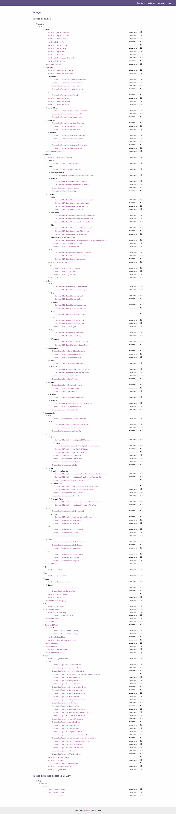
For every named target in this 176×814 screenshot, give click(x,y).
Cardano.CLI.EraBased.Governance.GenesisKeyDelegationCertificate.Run (81, 240)
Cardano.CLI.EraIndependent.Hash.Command (68, 511)
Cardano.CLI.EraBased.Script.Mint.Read (69, 296)
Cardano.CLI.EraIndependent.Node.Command (68, 542)
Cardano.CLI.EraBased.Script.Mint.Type (69, 299)
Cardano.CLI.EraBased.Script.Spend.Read (69, 320)
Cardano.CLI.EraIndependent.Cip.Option (66, 462)
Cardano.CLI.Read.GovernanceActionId (62, 640)
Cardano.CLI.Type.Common (58, 659)
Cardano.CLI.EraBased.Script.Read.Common (70, 314)
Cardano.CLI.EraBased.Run (57, 278)
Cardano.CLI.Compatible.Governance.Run (66, 86)
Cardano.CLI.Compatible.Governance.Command (69, 79)
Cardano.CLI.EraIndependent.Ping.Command (67, 554)
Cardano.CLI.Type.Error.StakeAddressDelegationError (71, 735)
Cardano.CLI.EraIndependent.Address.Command (69, 419)
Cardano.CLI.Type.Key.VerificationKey (65, 763)
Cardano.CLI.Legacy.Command (59, 582)
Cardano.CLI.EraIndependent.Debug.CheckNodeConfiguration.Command (81, 474)
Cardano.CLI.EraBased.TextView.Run (64, 391)
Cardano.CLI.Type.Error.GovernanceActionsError (69, 687)
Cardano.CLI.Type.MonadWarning (60, 766)
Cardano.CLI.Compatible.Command (60, 70)
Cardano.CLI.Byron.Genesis (58, 39)
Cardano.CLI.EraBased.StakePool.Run (65, 379)
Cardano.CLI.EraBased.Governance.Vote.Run (70, 259)
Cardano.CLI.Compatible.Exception (60, 73)
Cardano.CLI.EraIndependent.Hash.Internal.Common (73, 517)
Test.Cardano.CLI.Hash (56, 793)
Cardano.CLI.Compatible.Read (59, 101)
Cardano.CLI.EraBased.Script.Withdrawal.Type (71, 345)
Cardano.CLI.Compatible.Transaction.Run (66, 142)
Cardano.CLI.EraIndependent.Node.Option (67, 545)
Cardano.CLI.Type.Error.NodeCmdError (65, 706)
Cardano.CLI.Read (51, 625)
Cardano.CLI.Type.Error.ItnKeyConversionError (68, 700)
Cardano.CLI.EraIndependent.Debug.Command (68, 480)
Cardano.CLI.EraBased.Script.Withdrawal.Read (71, 342)
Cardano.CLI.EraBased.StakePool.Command (67, 363)
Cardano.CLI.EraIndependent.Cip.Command (67, 455)
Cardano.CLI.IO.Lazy (55, 570)
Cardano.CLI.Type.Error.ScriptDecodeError (67, 732)
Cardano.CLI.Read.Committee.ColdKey (65, 631)
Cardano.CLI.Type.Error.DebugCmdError (66, 677)
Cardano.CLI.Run (51, 646)
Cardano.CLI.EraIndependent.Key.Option (66, 533)
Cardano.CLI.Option (52, 610)
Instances (152, 3)
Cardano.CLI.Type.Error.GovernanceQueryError (68, 693)
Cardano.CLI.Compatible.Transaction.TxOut (67, 148)
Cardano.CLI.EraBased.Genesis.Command (66, 169)
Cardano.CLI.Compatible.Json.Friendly (65, 95)
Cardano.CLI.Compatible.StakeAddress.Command (69, 111)
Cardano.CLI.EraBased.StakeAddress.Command (68, 351)
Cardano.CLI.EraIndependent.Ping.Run (65, 560)
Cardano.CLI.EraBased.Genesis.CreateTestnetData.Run (74, 175)
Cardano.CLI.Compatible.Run (58, 105)
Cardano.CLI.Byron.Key (56, 42)
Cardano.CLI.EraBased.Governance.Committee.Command (75, 215)
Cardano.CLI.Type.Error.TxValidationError (66, 754)
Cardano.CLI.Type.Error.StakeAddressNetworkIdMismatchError (74, 738)
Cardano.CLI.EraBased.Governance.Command (68, 209)
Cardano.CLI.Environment (54, 151)
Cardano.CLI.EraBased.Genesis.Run (64, 191)
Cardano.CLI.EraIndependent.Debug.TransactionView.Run (75, 505)
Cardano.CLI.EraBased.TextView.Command (67, 385)
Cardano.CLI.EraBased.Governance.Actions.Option (72, 203)
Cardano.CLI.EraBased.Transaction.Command (68, 397)
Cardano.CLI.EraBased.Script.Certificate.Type (71, 290)
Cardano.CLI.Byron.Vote (56, 61)
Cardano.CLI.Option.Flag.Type (62, 615)
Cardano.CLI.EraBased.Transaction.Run (65, 410)
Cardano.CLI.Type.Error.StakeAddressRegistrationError (71, 741)
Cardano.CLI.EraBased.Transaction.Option (66, 407)
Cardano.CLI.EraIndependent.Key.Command (67, 529)
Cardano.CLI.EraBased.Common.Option (65, 163)
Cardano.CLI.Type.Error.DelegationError (66, 680)
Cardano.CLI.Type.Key (56, 760)
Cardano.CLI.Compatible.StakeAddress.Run (67, 117)
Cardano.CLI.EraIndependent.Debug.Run (66, 496)
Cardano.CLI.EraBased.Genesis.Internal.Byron (71, 181)
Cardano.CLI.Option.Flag (57, 613)
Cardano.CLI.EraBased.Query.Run (63, 275)
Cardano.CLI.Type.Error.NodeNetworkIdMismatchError (71, 712)
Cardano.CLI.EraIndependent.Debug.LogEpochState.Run (75, 489)
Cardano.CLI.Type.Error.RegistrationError (66, 725)
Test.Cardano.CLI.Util (55, 796)
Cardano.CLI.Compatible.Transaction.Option (67, 139)
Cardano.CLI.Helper (52, 564)
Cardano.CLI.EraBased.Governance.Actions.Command (74, 200)
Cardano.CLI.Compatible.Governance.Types (67, 89)
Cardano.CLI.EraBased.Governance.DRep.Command (73, 228)
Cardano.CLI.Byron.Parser (57, 48)
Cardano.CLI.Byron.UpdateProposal (61, 58)
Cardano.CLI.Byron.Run (56, 51)
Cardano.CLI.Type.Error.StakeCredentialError (68, 744)
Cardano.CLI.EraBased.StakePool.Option (66, 376)
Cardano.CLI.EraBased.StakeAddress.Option (67, 354)
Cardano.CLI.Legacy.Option (58, 594)
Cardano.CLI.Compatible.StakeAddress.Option (68, 114)
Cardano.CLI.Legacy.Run (56, 597)
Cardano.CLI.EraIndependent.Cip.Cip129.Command (73, 440)
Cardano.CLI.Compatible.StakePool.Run (66, 129)
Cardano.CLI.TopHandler (54, 652)
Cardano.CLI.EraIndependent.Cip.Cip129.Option (72, 449)
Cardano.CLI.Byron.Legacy (57, 45)
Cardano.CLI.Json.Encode (57, 576)
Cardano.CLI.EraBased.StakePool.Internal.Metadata (73, 369)
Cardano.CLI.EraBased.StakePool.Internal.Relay (72, 373)
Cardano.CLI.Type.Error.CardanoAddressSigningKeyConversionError (76, 674)
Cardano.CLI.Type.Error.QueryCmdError (66, 722)
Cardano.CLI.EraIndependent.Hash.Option (66, 520)
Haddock (87, 810)
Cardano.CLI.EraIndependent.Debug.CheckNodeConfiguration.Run (78, 477)
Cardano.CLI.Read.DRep (56, 637)
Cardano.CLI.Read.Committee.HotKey (65, 634)
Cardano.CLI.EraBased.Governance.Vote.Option (71, 256)
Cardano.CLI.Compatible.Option (59, 98)
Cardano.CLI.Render (52, 643)
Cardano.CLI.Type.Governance (59, 757)
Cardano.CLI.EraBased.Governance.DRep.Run (71, 234)
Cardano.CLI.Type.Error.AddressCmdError (66, 665)
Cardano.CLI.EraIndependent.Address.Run (67, 431)
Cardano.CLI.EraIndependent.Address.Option (68, 428)
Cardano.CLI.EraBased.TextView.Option (65, 388)
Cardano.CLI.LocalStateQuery (55, 601)
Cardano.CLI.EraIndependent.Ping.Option (66, 557)
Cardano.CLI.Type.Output (57, 770)
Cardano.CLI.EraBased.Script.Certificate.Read (71, 287)
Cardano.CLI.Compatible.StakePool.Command (68, 123)
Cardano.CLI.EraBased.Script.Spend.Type (69, 323)
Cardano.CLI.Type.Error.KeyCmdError (65, 703)
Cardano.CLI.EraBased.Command (60, 157)
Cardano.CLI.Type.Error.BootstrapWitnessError (68, 671)
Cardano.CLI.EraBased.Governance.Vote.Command (73, 253)
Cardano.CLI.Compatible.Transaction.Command (68, 135)
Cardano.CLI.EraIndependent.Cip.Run (65, 465)
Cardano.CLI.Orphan (52, 618)
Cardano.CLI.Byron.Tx (56, 55)
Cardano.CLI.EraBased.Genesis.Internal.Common (72, 185)
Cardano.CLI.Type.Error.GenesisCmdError (66, 684)
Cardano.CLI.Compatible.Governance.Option (67, 83)
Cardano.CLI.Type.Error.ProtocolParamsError (68, 719)
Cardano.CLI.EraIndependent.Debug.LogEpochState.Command (77, 486)
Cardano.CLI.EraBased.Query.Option (64, 271)
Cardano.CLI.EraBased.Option (58, 262)
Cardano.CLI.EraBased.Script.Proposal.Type (70, 308)
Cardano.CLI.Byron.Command (58, 32)
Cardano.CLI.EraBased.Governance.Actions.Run (71, 206)
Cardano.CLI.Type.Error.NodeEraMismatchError (68, 709)
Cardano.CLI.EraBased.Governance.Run (65, 247)
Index (170, 3)
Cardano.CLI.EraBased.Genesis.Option (65, 188)
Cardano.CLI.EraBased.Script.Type (64, 327)
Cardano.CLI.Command (53, 64)
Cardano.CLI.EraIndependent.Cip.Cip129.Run (71, 452)
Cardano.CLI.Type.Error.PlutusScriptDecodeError (69, 716)
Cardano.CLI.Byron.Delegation (59, 35)
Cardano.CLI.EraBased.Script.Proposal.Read (70, 305)
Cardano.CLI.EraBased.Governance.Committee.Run (73, 222)
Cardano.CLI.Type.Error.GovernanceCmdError (68, 690)
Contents (161, 3)
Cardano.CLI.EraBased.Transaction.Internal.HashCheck (74, 403)
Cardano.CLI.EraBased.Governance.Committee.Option (74, 219)
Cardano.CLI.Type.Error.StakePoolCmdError (67, 748)
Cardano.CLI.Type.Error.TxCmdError (64, 751)
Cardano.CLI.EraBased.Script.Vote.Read (69, 333)
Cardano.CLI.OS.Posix (56, 607)
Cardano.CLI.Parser (52, 622)
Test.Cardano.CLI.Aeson (56, 789)
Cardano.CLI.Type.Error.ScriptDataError (65, 728)
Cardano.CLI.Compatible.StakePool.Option (67, 126)
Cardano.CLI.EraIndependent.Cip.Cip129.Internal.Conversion (79, 446)
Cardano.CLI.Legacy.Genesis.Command (65, 588)
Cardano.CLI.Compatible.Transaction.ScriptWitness (70, 145)
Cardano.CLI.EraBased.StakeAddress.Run (66, 357)
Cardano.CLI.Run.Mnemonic (58, 649)
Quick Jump (141, 3)
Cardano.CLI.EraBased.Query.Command (66, 268)
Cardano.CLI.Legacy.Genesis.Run (63, 591)
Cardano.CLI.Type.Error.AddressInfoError (66, 668)
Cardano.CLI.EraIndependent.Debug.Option (67, 493)
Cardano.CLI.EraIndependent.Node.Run (66, 548)
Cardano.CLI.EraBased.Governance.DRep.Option (72, 231)
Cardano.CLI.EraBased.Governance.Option (67, 243)
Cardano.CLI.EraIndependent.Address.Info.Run (71, 425)
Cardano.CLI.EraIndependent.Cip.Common (67, 459)
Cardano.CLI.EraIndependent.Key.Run (65, 536)
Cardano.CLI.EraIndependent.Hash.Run (65, 523)
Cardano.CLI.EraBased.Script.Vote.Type (69, 336)
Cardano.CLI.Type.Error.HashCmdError (65, 696)
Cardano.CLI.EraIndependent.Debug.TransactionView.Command (77, 502)
